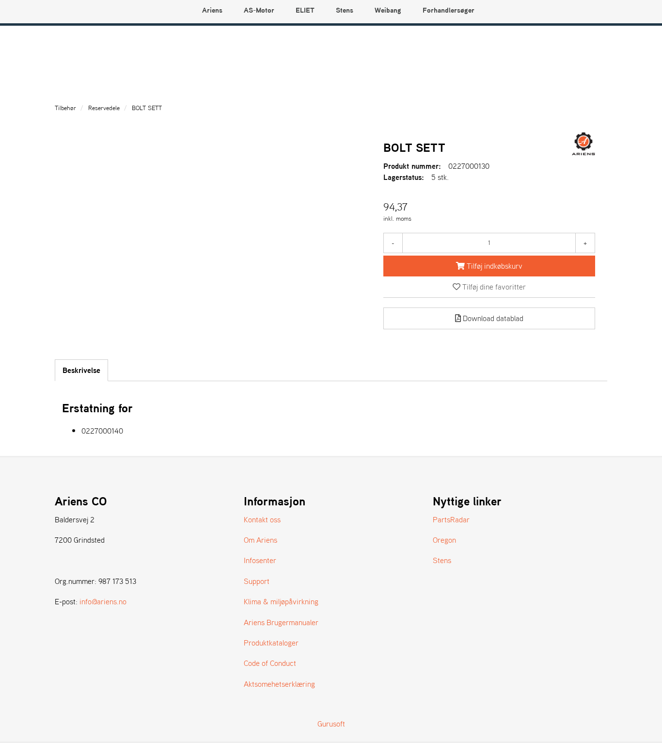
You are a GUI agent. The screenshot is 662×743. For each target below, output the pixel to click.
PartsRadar (451, 519)
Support (256, 581)
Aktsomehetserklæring (279, 684)
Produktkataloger (271, 642)
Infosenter (260, 560)
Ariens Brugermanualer (281, 622)
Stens (442, 560)
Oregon (444, 540)
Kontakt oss (262, 519)
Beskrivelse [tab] (81, 370)
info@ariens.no (102, 601)
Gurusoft (331, 723)
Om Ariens (260, 540)
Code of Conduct (270, 663)
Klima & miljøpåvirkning (281, 601)
